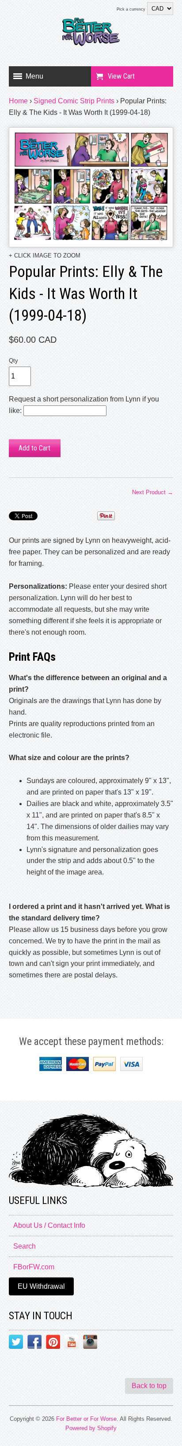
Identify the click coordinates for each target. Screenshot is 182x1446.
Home (18, 101)
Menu (34, 76)
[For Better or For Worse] (91, 35)
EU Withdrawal (41, 1286)
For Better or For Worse (86, 1419)
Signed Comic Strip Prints (74, 101)
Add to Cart (34, 448)
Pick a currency (131, 9)
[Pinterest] (53, 1343)
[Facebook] (34, 1343)
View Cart (121, 76)
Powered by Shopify (91, 1428)
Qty (13, 360)
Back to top (149, 1385)
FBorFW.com (33, 1267)
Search (24, 1246)
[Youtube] (71, 1343)
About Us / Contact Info (49, 1225)
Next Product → (152, 492)
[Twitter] (16, 1343)
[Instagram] (90, 1343)
